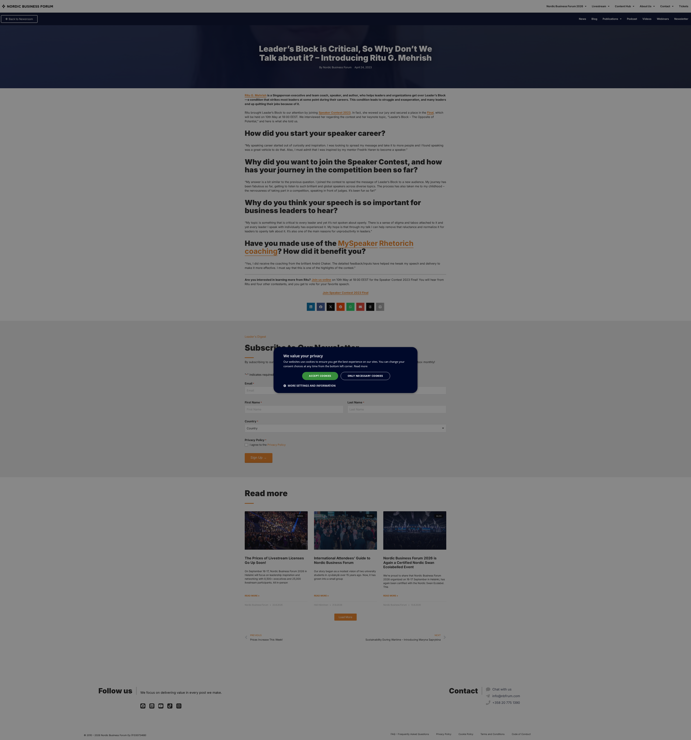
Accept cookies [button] (320, 376)
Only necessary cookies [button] (365, 376)
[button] (309, 386)
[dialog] (345, 370)
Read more (360, 366)
